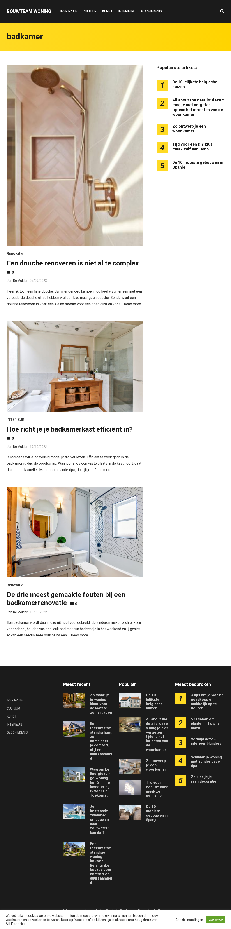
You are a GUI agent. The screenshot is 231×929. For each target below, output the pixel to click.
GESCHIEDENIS (151, 11)
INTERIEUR (126, 11)
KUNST (107, 11)
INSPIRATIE (68, 11)
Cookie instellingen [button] (189, 920)
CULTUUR (90, 11)
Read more (132, 304)
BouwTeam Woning (29, 11)
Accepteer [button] (216, 920)
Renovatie (15, 253)
